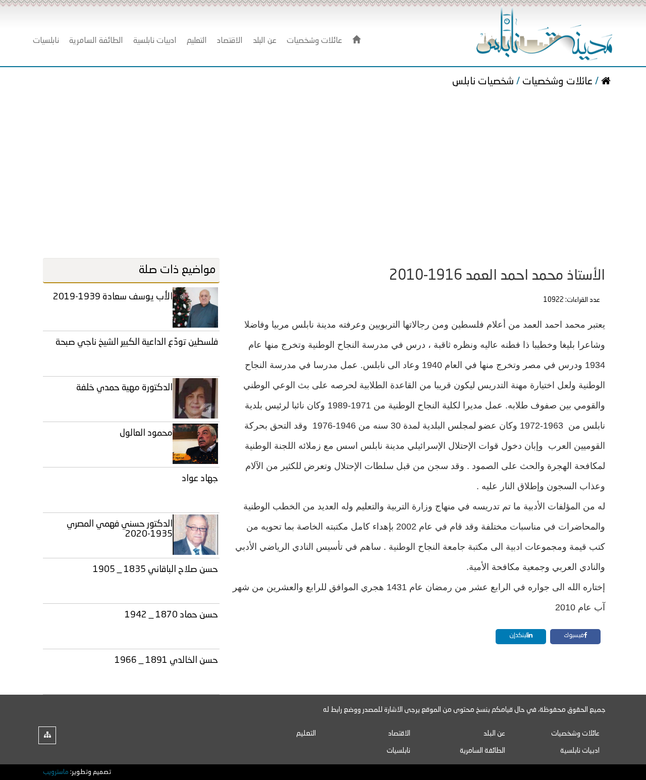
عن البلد (494, 733)
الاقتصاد (399, 733)
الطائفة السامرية (482, 750)
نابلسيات (398, 750)
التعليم (306, 733)
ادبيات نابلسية (580, 750)
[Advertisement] (323, 174)
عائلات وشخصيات (557, 82)
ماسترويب (56, 772)
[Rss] (47, 735)
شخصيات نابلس (484, 82)
